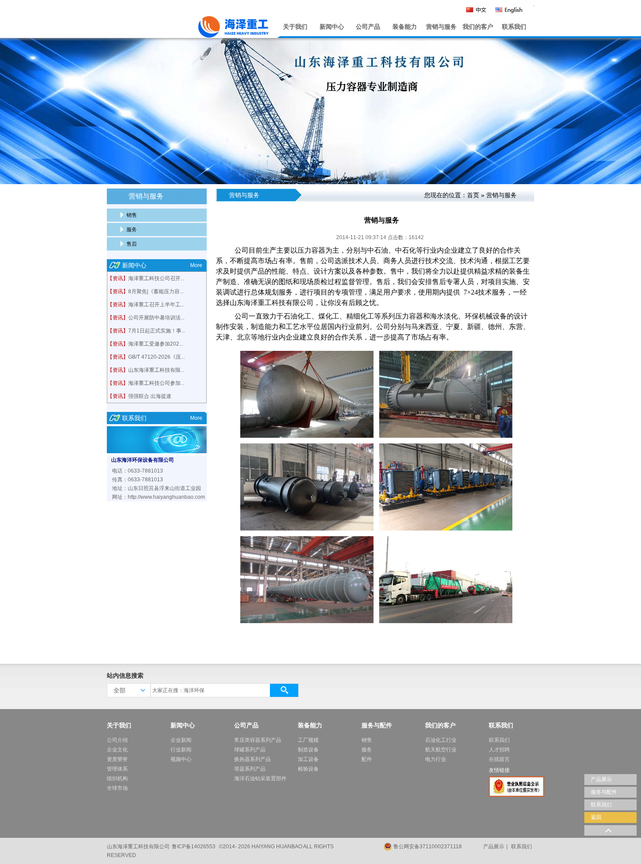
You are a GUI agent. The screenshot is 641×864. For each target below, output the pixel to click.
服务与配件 (376, 725)
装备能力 (404, 27)
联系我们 (514, 27)
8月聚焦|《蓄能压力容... (156, 291)
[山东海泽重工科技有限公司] (190, 25)
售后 (131, 244)
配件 (366, 759)
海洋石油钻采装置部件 (260, 778)
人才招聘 (499, 750)
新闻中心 (332, 27)
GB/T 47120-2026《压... (156, 357)
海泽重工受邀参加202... (155, 344)
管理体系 (117, 769)
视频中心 (180, 759)
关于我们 (295, 27)
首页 (473, 195)
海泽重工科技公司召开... (156, 278)
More (196, 265)
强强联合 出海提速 (149, 396)
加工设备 (308, 759)
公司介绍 (117, 740)
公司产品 (368, 27)
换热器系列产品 (252, 759)
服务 (131, 229)
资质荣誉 (117, 759)
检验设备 (308, 769)
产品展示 (493, 846)
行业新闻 (180, 750)
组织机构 (117, 778)
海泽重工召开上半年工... (156, 305)
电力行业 (435, 759)
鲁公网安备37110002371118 (427, 846)
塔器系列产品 (250, 769)
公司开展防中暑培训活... (156, 318)
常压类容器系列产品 (257, 740)
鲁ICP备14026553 (193, 846)
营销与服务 (441, 27)
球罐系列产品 (250, 750)
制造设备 (308, 750)
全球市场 (117, 788)
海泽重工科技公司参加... (156, 383)
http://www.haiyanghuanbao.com (166, 497)
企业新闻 (180, 740)
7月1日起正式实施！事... (156, 331)
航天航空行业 (441, 750)
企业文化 (117, 750)
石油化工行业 (441, 740)
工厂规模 (308, 740)
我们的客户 (478, 27)
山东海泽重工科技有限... (156, 370)
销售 (131, 215)
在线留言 (499, 759)
